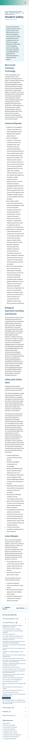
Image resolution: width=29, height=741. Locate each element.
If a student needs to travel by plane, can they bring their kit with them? (13, 675)
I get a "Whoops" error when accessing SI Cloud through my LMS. (13, 655)
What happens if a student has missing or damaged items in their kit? (12, 626)
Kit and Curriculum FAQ (15, 13)
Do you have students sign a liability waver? (12, 636)
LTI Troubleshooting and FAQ (9, 739)
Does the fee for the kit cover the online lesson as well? (13, 649)
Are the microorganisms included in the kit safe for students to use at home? (13, 664)
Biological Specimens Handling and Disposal (14, 310)
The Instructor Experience (10, 619)
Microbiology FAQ (7, 707)
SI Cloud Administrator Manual (9, 727)
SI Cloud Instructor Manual (8, 725)
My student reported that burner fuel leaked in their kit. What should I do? (13, 671)
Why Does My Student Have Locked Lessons (13, 658)
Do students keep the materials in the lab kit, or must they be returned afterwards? (13, 642)
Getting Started (6, 723)
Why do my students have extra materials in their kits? (14, 684)
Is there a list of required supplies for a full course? (12, 652)
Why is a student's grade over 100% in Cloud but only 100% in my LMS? (14, 702)
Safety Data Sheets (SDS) (13, 381)
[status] (14, 43)
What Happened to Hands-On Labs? (10, 667)
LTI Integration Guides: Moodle (9, 733)
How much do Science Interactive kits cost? (12, 690)
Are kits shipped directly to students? (11, 629)
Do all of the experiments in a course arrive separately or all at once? (12, 638)
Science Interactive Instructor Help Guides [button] (8, 2)
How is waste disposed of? (8, 634)
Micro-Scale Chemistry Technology (10, 68)
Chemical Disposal (13, 123)
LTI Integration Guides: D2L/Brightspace (11, 735)
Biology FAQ (6, 711)
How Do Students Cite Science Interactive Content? (12, 687)
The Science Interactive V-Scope (10, 692)
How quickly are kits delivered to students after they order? (13, 645)
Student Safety (14, 17)
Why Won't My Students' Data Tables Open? (12, 678)
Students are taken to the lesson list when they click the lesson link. (13, 694)
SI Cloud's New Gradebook (8, 729)
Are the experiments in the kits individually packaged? (12, 631)
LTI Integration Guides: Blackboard (10, 737)
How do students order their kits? (10, 681)
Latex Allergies (11, 536)
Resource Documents (8, 715)
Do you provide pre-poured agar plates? (12, 680)
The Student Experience (14, 13)
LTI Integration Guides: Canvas (9, 731)
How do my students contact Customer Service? (14, 669)
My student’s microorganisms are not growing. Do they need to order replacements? (14, 661)
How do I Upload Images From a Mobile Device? (13, 700)
